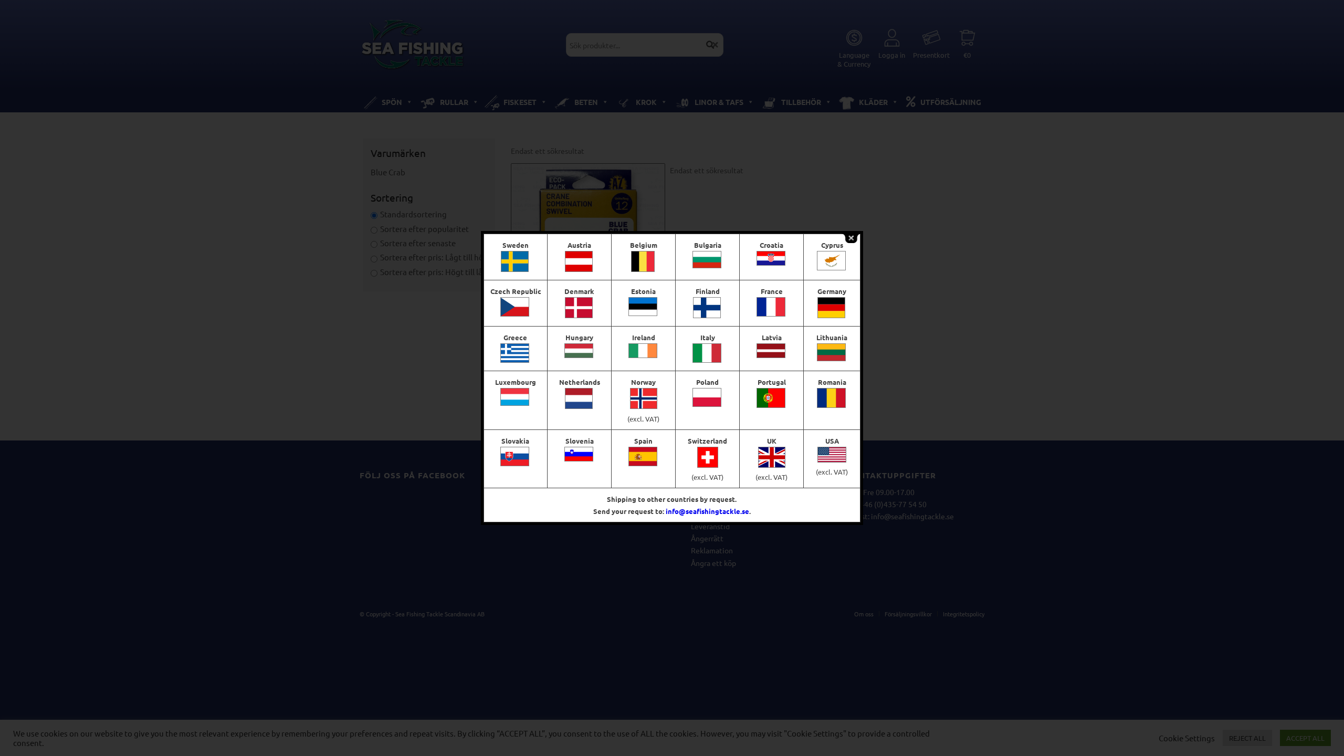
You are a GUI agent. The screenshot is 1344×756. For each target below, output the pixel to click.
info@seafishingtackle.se (707, 511)
